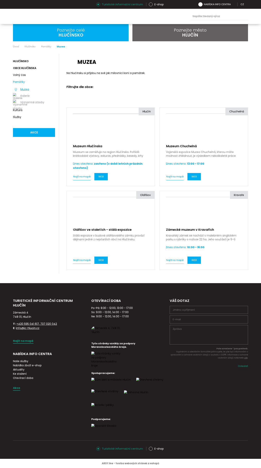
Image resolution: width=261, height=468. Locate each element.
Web (101, 176)
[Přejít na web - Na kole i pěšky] (102, 408)
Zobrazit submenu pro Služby (51, 117)
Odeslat (243, 366)
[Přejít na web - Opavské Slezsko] (103, 429)
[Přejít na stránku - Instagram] (16, 4)
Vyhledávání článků (219, 16)
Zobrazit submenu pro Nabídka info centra (233, 4)
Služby (17, 117)
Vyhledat (244, 16)
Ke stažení (20, 374)
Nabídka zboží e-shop (27, 365)
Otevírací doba (23, 378)
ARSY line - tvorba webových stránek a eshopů (130, 463)
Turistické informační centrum (122, 4)
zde (246, 357)
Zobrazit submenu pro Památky (51, 82)
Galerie (25, 96)
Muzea (24, 89)
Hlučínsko (30, 46)
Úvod (16, 46)
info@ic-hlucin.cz (27, 328)
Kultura (17, 110)
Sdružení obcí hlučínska (147, 16)
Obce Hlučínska (24, 68)
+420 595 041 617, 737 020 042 (36, 324)
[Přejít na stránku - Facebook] (22, 4)
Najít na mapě (82, 176)
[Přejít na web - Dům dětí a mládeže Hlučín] (111, 383)
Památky (46, 46)
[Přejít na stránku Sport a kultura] (149, 383)
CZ (242, 4)
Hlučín (162, 16)
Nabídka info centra (217, 4)
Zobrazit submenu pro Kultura (51, 110)
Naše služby (20, 361)
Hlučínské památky (116, 16)
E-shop (159, 4)
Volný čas (19, 75)
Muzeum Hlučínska (132, 16)
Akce (34, 132)
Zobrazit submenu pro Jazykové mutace (246, 4)
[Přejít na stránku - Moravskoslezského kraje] (106, 365)
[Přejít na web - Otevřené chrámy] (104, 394)
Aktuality (18, 369)
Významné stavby (32, 102)
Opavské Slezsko (177, 16)
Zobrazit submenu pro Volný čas (51, 75)
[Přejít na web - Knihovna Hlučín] (136, 395)
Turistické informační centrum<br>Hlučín (51, 16)
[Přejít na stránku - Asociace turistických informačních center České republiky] (56, 310)
